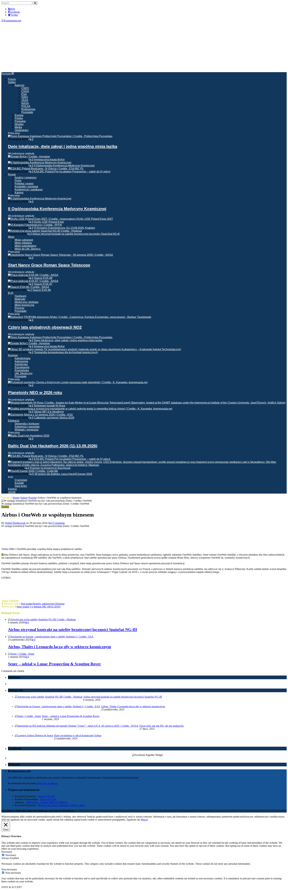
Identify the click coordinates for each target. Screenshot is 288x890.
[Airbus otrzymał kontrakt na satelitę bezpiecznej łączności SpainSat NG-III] (42, 619)
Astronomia (21, 361)
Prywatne (20, 121)
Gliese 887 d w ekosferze (49, 411)
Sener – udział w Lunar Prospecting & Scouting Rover (54, 664)
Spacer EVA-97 (43, 284)
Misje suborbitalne (25, 245)
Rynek (12, 174)
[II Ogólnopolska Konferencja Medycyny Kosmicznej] (39, 198)
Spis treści (21, 486)
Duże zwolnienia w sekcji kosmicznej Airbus (77, 735)
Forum (12, 79)
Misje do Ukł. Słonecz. (28, 248)
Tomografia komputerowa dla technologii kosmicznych (66, 352)
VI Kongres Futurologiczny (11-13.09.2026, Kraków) (64, 227)
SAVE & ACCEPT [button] (11, 887)
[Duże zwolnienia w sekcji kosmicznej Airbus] (34, 735)
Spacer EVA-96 (41, 290)
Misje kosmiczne (24, 305)
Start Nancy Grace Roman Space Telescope (49, 265)
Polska (19, 118)
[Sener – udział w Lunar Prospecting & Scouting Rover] (21, 653)
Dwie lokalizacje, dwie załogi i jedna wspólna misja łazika (62, 146)
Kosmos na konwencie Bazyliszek (50, 468)
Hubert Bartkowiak (15, 523)
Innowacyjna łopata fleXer (49, 159)
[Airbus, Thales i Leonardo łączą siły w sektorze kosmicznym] (51, 636)
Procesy (19, 308)
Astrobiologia (22, 358)
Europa (19, 115)
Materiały (20, 299)
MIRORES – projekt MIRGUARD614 (47, 802)
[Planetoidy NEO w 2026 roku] (78, 382)
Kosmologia (22, 370)
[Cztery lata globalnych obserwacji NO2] (79, 317)
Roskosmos (28, 109)
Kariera (19, 192)
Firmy (18, 180)
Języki (12, 492)
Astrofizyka (21, 364)
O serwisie (21, 480)
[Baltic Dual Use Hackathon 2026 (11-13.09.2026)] (28, 435)
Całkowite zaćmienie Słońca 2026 (54, 417)
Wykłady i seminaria (26, 429)
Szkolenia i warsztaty (27, 426)
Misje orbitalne (23, 242)
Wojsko (19, 124)
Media (18, 127)
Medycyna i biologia (26, 302)
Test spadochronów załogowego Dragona (42, 603)
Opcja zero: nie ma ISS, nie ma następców (161, 725)
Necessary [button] (6, 851)
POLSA (25, 106)
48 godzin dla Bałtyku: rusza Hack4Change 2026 (63, 474)
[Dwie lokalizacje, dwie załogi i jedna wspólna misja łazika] (60, 136)
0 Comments (58, 523)
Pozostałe (27, 112)
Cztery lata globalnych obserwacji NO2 (45, 327)
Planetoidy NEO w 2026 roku (35, 392)
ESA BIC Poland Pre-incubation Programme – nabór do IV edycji (72, 171)
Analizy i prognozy (25, 177)
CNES (25, 88)
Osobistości (21, 130)
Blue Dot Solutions (47, 783)
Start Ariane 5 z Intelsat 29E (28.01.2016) (38, 606)
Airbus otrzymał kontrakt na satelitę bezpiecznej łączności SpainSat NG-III (76, 233)
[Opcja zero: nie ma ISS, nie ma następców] (76, 725)
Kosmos (13, 355)
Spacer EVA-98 (43, 278)
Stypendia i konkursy (27, 423)
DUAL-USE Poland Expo (49, 221)
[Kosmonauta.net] (11, 20)
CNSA (25, 91)
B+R (10, 293)
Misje (11, 236)
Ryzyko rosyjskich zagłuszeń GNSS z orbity (61, 805)
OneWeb (13, 600)
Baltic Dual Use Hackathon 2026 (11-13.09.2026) (52, 446)
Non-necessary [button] (9, 869)
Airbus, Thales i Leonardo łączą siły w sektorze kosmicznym (59, 647)
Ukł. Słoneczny (23, 373)
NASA (25, 103)
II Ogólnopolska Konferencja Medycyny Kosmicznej (64, 165)
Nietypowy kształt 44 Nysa (49, 405)
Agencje (19, 85)
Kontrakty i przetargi (26, 186)
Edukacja (13, 420)
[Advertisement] (144, 47)
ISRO (24, 97)
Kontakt (19, 483)
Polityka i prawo (24, 183)
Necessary (10, 855)
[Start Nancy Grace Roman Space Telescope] (60, 254)
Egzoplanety (22, 367)
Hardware (20, 296)
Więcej (144, 819)
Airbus (4, 600)
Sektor (12, 82)
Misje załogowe (24, 239)
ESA (24, 94)
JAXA (24, 100)
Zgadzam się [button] (133, 819)
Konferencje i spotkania (28, 189)
